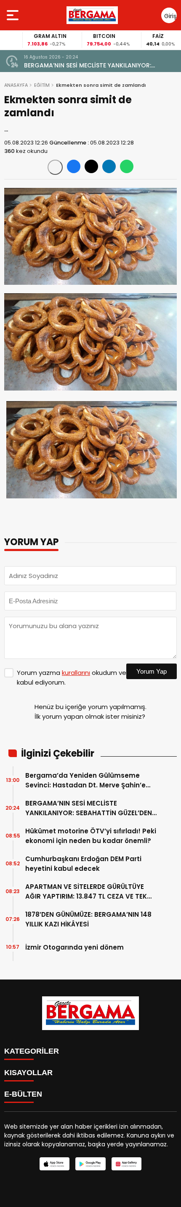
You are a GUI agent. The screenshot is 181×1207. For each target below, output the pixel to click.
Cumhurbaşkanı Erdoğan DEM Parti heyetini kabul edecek (83, 863)
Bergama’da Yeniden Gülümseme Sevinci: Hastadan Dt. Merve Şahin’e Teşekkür (85, 780)
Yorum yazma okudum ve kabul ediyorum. (71, 677)
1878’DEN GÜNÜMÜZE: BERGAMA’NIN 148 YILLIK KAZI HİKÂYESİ (88, 919)
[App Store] (54, 1163)
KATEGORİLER (31, 1051)
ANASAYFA (16, 85)
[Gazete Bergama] (92, 15)
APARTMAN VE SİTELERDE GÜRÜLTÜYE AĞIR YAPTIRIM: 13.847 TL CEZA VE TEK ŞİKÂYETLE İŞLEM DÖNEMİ (86, 891)
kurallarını (76, 672)
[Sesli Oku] (55, 167)
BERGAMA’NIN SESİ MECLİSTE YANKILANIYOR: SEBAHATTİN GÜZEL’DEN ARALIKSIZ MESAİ (87, 65)
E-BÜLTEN (23, 1094)
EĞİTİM (42, 85)
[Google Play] (90, 1163)
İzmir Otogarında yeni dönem (74, 947)
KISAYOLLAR (28, 1072)
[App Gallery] (126, 1163)
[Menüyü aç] (13, 15)
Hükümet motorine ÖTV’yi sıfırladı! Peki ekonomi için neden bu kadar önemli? (90, 836)
